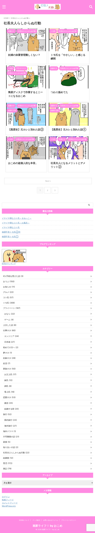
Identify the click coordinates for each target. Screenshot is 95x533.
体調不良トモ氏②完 (11, 232)
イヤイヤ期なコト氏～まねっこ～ (17, 218)
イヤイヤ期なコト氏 (11, 227)
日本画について (24, 520)
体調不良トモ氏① (10, 236)
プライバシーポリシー (68, 520)
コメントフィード (10, 503)
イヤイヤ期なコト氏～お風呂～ (16, 223)
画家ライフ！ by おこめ (47, 525)
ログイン (6, 496)
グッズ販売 (36, 520)
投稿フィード (8, 500)
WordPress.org (9, 506)
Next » (48, 181)
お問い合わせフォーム (50, 520)
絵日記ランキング (9, 263)
